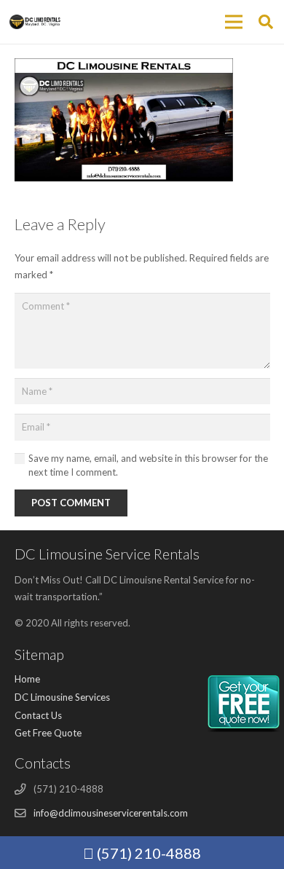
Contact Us (38, 715)
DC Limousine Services (62, 697)
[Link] (35, 22)
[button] (266, 22)
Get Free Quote (48, 733)
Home (27, 679)
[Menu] (233, 22)
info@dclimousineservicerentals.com (110, 813)
